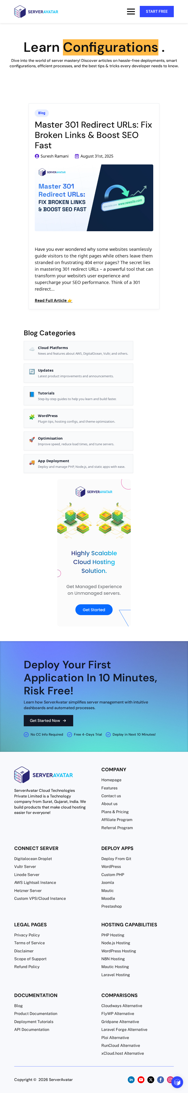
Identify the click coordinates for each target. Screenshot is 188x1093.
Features (109, 788)
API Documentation (31, 1029)
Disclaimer (24, 951)
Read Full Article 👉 (53, 300)
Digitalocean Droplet (33, 858)
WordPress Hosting (118, 951)
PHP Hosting (112, 935)
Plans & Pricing (115, 812)
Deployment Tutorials (33, 1021)
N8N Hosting (113, 959)
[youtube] (141, 1079)
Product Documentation (35, 1013)
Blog (41, 113)
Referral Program (117, 827)
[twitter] (150, 1079)
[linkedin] (131, 1079)
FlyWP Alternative (117, 1013)
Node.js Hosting (115, 943)
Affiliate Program (116, 819)
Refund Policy (27, 966)
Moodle (108, 898)
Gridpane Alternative (120, 1021)
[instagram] (170, 1079)
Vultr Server (25, 866)
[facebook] (160, 1079)
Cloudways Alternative (121, 1005)
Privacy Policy (27, 935)
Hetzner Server (28, 890)
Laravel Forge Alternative (124, 1029)
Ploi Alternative (115, 1037)
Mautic (107, 890)
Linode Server (26, 874)
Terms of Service (29, 943)
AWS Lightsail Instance (35, 882)
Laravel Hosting (115, 974)
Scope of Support (30, 959)
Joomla (107, 882)
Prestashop (111, 906)
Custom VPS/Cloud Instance (40, 898)
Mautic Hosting (115, 966)
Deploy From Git (116, 858)
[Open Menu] (131, 11)
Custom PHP (112, 874)
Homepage (111, 780)
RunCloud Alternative (120, 1045)
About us (109, 803)
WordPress (111, 866)
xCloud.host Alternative (122, 1053)
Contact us (111, 796)
